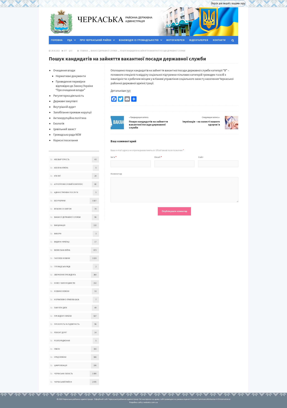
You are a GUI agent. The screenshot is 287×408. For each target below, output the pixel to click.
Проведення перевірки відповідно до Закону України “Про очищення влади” (74, 86)
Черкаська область (63, 373)
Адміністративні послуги (66, 192)
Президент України (63, 316)
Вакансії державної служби (104, 51)
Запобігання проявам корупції (72, 112)
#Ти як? (57, 176)
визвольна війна (62, 250)
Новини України (61, 291)
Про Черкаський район (95, 40)
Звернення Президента (65, 275)
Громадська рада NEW (67, 134)
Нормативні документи (71, 76)
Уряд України (60, 357)
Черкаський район (63, 382)
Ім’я (113, 157)
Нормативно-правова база (66, 299)
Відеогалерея (198, 40)
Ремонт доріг (60, 332)
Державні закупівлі (65, 101)
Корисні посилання (65, 140)
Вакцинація (59, 225)
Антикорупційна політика (69, 118)
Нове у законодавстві (64, 283)
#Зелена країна (61, 168)
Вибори (57, 233)
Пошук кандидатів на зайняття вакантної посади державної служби (148, 124)
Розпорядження (62, 340)
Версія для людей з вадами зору (228, 3)
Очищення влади (64, 70)
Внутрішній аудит (64, 107)
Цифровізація (60, 365)
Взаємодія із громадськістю (139, 40)
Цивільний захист (64, 129)
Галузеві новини (62, 258)
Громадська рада (62, 266)
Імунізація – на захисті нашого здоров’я (201, 123)
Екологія (58, 123)
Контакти (219, 40)
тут (128, 91)
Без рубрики (60, 201)
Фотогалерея (175, 40)
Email (158, 157)
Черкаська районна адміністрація (61, 22)
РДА (69, 40)
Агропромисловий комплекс (68, 184)
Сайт (200, 157)
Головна (57, 40)
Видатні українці (61, 242)
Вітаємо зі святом (63, 209)
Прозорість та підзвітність (66, 324)
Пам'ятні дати (60, 307)
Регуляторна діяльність (68, 96)
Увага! (57, 349)
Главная (84, 51)
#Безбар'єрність (61, 159)
